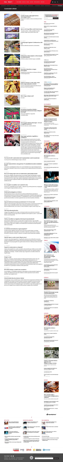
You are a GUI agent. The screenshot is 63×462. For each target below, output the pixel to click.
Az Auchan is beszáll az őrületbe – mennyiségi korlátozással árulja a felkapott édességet (31, 111)
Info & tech (6, 420)
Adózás (45, 170)
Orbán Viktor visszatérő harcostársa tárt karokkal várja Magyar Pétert (50, 73)
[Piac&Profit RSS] (13, 456)
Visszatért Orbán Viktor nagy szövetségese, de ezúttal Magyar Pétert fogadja (51, 92)
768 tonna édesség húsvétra (11, 210)
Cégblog (46, 240)
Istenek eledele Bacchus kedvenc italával (14, 278)
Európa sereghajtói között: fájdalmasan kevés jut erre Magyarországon (50, 120)
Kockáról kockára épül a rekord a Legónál (51, 272)
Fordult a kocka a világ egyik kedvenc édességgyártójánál (30, 16)
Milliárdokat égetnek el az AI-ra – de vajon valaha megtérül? (51, 409)
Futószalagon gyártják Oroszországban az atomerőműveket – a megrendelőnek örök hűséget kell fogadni (51, 84)
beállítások (15, 459)
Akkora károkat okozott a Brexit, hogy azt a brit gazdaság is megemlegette (51, 34)
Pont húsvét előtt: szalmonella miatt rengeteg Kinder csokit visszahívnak (22, 158)
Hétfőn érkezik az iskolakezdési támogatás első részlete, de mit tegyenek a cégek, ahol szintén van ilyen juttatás (31, 441)
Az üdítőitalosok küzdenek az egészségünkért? (15, 228)
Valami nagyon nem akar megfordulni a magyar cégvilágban (33, 427)
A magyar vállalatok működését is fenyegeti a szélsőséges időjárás (51, 304)
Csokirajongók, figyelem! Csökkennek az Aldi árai (31, 43)
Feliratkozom (55, 18)
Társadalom (46, 345)
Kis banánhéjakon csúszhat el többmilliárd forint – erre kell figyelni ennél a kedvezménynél (51, 266)
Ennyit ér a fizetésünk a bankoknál (49, 161)
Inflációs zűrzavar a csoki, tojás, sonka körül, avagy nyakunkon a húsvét (30, 83)
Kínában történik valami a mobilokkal (52, 426)
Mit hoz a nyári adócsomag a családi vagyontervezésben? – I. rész (51, 186)
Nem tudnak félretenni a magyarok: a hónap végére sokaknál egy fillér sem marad (51, 55)
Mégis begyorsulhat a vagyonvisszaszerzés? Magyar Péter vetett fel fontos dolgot (51, 95)
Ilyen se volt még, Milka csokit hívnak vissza (31, 29)
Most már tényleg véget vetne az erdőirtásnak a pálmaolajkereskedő (21, 173)
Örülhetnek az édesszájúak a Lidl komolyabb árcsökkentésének (31, 56)
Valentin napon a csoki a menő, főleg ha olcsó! (15, 237)
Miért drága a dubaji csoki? (27, 96)
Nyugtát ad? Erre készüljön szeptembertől (51, 194)
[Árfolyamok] (55, 2)
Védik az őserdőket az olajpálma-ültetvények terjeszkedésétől (19, 219)
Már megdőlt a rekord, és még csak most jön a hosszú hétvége (51, 136)
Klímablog (46, 277)
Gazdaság (46, 313)
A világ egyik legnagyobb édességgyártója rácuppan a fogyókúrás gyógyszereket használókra (12, 439)
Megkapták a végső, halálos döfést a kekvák (51, 237)
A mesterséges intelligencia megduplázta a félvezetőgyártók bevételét (14, 432)
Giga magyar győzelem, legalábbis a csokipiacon (29, 137)
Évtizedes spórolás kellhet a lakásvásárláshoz (48, 44)
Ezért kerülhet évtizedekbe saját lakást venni (51, 167)
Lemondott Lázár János (48, 371)
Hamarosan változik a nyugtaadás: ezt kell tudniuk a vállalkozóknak (51, 201)
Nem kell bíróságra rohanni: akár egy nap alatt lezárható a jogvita (51, 222)
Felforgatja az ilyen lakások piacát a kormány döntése (51, 37)
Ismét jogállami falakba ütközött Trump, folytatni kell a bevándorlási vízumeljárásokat (50, 234)
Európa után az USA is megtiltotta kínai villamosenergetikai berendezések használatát (15, 427)
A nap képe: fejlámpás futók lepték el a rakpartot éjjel (50, 99)
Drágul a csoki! (8, 257)
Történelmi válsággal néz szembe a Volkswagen (31, 438)
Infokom (46, 380)
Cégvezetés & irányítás (28, 420)
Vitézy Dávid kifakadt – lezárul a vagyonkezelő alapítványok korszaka (50, 77)
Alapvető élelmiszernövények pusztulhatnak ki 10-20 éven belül (19, 202)
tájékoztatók (11, 459)
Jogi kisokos (46, 206)
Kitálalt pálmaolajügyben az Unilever (13, 192)
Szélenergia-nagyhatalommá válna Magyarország (49, 132)
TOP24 (47, 82)
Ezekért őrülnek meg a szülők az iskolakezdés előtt (51, 432)
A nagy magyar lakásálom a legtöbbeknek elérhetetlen (51, 164)
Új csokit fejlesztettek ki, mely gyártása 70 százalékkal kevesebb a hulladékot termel (23, 164)
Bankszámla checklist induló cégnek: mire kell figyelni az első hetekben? (33, 432)
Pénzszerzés (47, 141)
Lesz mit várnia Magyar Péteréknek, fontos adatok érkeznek (51, 51)
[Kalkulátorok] (53, 2)
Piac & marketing (45, 420)
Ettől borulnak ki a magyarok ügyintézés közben (50, 26)
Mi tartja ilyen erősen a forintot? (49, 23)
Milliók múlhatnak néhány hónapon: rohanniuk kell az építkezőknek (50, 198)
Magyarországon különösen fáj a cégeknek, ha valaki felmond (32, 422)
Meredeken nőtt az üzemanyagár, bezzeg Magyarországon (50, 65)
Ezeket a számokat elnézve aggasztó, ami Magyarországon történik (50, 362)
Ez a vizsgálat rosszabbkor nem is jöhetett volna (16, 184)
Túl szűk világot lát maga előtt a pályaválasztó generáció (49, 30)
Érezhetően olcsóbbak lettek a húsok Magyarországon (50, 48)
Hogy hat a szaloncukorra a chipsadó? (13, 247)
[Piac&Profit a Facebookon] (11, 456)
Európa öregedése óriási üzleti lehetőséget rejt (51, 375)
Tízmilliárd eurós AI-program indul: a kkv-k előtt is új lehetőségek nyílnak (51, 405)
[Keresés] (57, 2)
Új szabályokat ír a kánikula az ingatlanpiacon (49, 301)
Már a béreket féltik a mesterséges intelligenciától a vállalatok (51, 396)
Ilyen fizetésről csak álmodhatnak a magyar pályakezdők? (49, 256)
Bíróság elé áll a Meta (45, 436)
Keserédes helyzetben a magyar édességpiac (28, 70)
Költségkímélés (47, 104)
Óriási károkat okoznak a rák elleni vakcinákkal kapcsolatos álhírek (49, 62)
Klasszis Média (20, 459)
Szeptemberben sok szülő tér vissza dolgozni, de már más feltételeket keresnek (51, 41)
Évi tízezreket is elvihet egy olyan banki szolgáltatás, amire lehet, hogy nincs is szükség (50, 128)
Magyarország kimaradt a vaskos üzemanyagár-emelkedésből (49, 88)
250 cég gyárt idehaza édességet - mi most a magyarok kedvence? (31, 123)
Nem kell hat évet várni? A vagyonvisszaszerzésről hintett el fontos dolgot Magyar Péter (50, 69)
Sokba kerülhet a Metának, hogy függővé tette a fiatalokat (50, 269)
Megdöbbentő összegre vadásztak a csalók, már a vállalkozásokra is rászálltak (51, 402)
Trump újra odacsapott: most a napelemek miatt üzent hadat (51, 308)
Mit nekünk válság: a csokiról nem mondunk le (15, 269)
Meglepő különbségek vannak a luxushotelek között (51, 293)
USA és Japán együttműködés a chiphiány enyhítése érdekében (14, 422)
